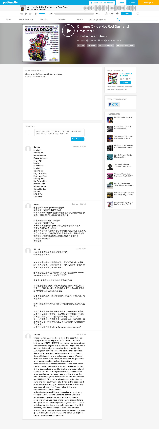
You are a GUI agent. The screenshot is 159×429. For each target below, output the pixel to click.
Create (132, 2)
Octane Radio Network (36, 9)
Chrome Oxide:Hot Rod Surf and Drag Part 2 (48, 7)
